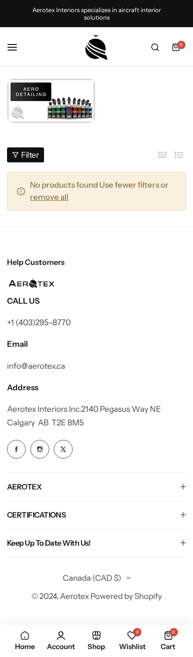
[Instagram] (51, 101)
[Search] (155, 47)
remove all (49, 197)
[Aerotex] (96, 47)
